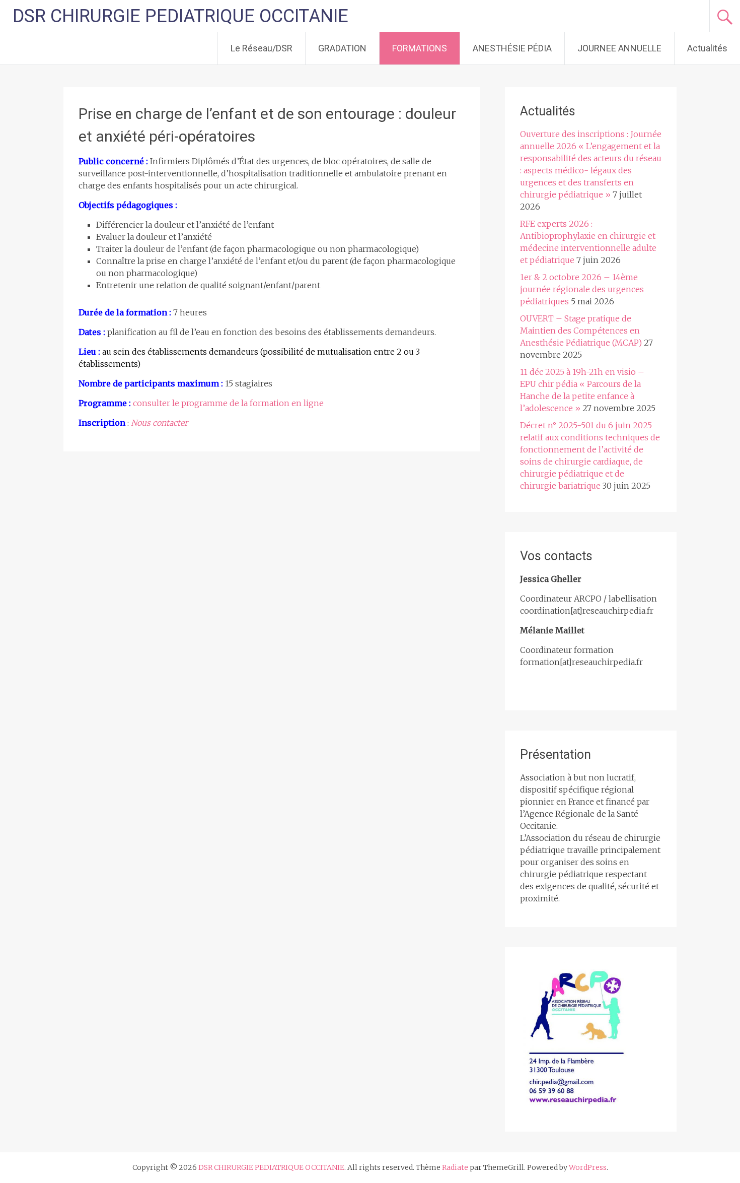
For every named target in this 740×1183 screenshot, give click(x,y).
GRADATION (342, 48)
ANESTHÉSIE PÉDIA (512, 48)
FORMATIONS (419, 48)
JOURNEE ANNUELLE (619, 48)
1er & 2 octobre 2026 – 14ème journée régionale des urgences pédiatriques (582, 289)
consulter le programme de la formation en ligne (228, 403)
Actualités (707, 48)
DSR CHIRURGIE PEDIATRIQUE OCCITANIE (180, 16)
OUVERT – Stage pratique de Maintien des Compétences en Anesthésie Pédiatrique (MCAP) (581, 330)
